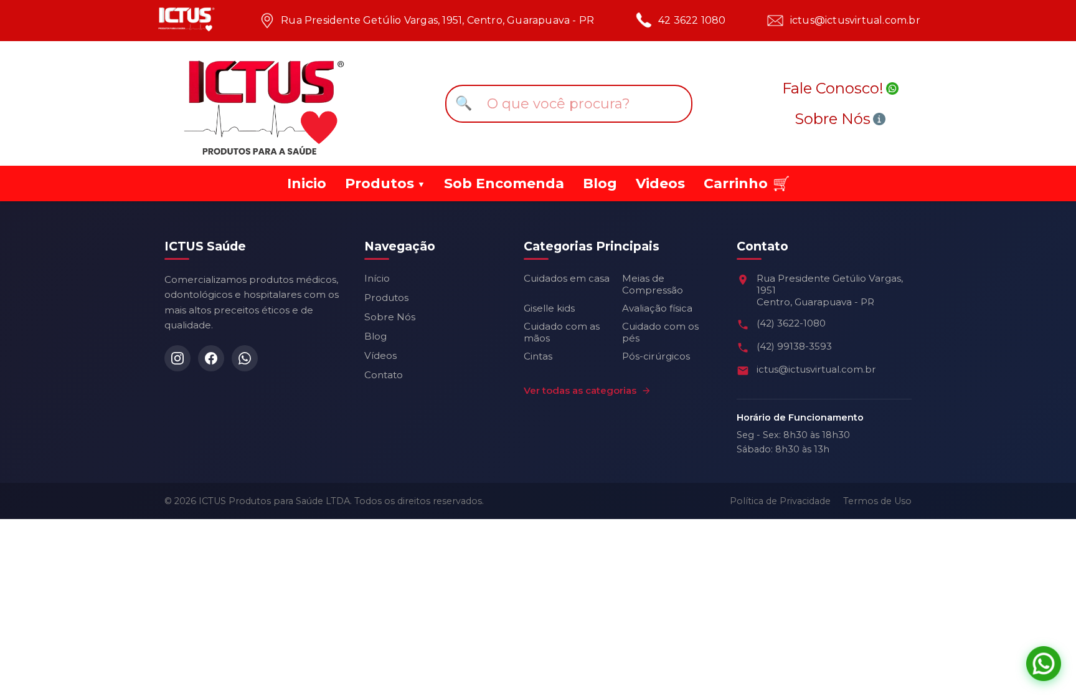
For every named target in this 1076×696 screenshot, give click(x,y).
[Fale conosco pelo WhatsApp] (1043, 663)
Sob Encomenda (504, 183)
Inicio (306, 183)
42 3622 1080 (691, 20)
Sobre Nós (833, 119)
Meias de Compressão (652, 284)
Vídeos (380, 355)
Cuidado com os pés (660, 332)
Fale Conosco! (833, 88)
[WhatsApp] (245, 358)
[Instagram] (177, 358)
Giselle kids (549, 308)
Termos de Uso (877, 501)
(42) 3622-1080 (791, 323)
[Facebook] (211, 358)
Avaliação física (657, 308)
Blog (600, 183)
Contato (383, 375)
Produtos (386, 297)
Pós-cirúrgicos (656, 356)
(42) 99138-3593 (794, 346)
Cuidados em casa (567, 278)
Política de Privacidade (780, 501)
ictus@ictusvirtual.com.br (855, 20)
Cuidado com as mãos (562, 332)
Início (377, 278)
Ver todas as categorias (580, 390)
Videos (660, 183)
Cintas (538, 356)
